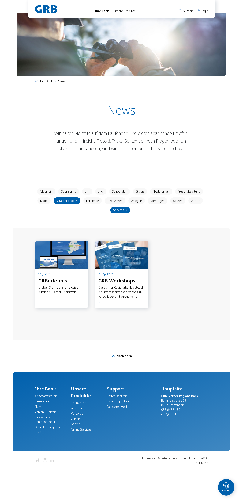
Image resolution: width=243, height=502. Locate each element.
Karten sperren (117, 396)
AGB (204, 458)
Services (120, 210)
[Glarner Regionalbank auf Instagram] (45, 461)
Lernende (92, 201)
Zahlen (195, 201)
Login (204, 11)
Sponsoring (68, 191)
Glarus (140, 191)
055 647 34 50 (171, 410)
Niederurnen (161, 191)
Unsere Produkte (124, 11)
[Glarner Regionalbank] (61, 9)
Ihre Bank (102, 11)
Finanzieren (115, 201)
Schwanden (119, 191)
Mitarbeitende (67, 201)
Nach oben (124, 356)
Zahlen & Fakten (45, 412)
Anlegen (136, 201)
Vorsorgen (158, 201)
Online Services (81, 429)
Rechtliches (189, 458)
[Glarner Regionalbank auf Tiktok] (38, 461)
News (38, 406)
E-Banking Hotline (118, 401)
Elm (87, 191)
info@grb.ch (169, 414)
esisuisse (202, 463)
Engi (100, 191)
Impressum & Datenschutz (159, 458)
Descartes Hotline (118, 406)
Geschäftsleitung (189, 191)
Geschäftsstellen (46, 396)
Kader (44, 201)
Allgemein (46, 191)
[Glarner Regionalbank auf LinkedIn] (52, 461)
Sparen (178, 201)
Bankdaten (42, 401)
